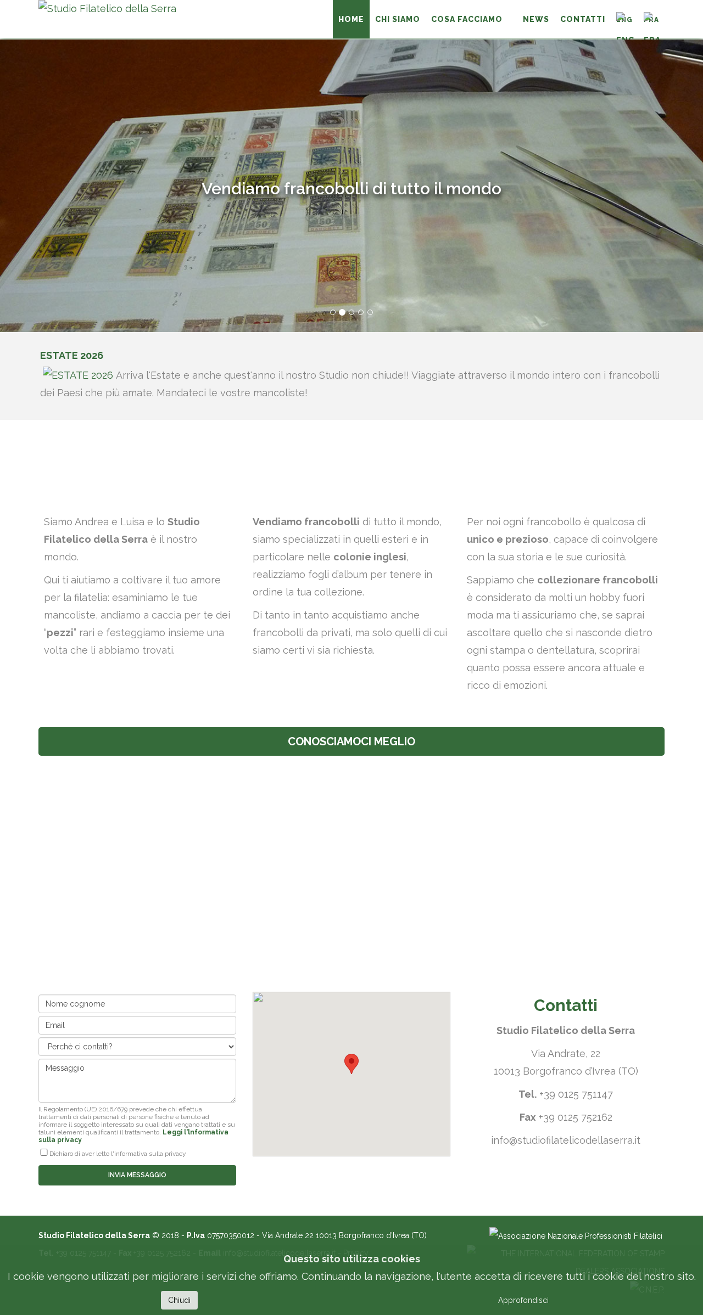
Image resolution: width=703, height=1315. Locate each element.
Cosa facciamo (467, 19)
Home (351, 19)
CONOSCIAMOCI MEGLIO (351, 741)
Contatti (582, 19)
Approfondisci (523, 1300)
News (536, 19)
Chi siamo (397, 19)
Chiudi (179, 1300)
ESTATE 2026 (71, 355)
